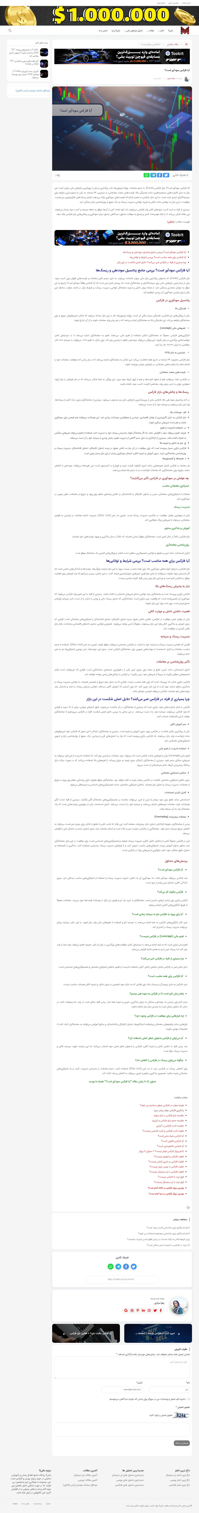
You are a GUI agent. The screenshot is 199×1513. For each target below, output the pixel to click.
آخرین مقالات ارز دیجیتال (85, 1475)
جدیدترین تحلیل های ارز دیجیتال (128, 1475)
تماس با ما (25, 1503)
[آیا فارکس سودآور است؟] (122, 128)
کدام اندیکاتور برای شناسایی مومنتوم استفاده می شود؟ (164, 1233)
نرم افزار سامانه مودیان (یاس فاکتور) (33, 90)
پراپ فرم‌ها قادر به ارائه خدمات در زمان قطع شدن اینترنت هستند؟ (158, 1239)
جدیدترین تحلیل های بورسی (130, 1480)
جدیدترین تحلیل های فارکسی (129, 1485)
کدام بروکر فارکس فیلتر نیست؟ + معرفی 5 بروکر (161, 1151)
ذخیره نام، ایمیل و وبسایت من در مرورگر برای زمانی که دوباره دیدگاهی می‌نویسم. (147, 1399)
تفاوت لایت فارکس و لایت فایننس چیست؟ (163, 1131)
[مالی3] (184, 30)
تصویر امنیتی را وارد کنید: (160, 1415)
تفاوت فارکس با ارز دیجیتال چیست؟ (166, 1172)
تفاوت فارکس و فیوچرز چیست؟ (169, 1156)
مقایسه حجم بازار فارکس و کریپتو (168, 1120)
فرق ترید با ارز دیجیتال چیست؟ (169, 1182)
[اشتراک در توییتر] (166, 175)
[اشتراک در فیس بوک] (159, 175)
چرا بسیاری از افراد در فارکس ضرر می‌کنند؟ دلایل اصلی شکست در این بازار (151, 262)
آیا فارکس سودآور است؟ (118, 1081)
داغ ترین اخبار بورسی (180, 1480)
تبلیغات (14, 1503)
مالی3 (48, 1503)
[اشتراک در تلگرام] (153, 175)
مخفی (171, 222)
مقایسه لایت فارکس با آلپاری (170, 1126)
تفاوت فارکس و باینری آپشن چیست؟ (166, 1161)
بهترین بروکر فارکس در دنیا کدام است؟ (166, 1194)
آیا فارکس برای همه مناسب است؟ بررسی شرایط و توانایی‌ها (158, 257)
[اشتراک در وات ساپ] (147, 175)
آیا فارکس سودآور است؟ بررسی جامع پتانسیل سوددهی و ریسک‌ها (154, 252)
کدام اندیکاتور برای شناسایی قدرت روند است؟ (168, 1227)
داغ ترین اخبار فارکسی (179, 1485)
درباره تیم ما (37, 1503)
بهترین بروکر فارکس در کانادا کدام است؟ (166, 1188)
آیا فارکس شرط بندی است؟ (171, 1136)
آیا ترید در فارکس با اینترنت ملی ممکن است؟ (168, 1245)
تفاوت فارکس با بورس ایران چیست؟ (166, 1167)
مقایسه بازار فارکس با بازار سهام (169, 1115)
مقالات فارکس (172, 44)
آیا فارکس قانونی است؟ (172, 1141)
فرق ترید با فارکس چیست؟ (171, 1177)
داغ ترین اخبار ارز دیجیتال (178, 1475)
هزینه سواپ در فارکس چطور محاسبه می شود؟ (162, 1105)
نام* (188, 1382)
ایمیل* (139, 1382)
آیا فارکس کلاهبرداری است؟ (170, 1146)
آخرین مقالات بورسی (87, 1480)
